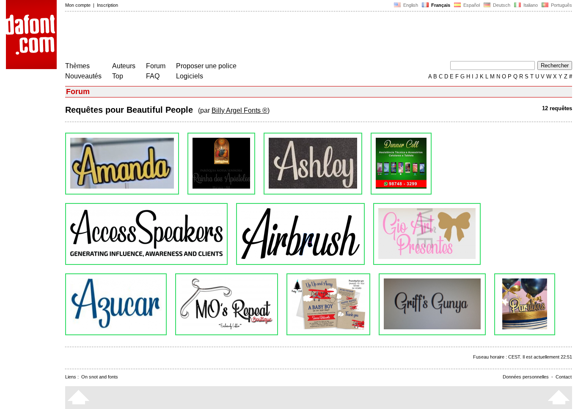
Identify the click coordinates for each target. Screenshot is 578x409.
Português (560, 5)
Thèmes (77, 66)
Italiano (530, 5)
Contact (564, 376)
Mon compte (78, 5)
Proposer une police (206, 66)
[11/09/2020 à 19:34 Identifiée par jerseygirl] (116, 304)
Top (117, 76)
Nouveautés (83, 76)
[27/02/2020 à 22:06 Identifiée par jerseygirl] (328, 304)
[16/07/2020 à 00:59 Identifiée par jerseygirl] (226, 304)
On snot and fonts (99, 376)
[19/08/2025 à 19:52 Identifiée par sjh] (122, 164)
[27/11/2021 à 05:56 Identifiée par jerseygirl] (146, 234)
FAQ (153, 76)
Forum (155, 66)
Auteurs (123, 66)
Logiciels (189, 76)
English (410, 5)
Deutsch (501, 5)
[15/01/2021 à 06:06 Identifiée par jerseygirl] (427, 234)
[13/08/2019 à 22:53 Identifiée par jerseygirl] (524, 304)
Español (471, 5)
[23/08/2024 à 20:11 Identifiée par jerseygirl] (221, 164)
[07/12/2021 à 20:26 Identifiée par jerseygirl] (401, 164)
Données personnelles (526, 376)
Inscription (107, 5)
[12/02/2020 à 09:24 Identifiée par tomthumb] (432, 304)
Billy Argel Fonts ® (239, 110)
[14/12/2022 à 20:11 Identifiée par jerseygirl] (312, 164)
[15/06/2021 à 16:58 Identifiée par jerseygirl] (300, 234)
